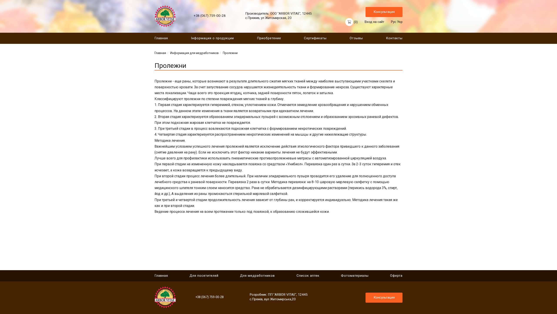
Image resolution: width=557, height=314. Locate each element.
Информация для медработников (194, 53)
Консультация (384, 12)
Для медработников (257, 276)
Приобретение (269, 38)
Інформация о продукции (212, 38)
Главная (161, 38)
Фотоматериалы (355, 276)
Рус (393, 22)
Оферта (396, 276)
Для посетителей (204, 276)
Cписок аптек (308, 276)
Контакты (394, 38)
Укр (400, 22)
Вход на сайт (374, 22)
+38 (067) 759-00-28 (210, 16)
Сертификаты (315, 38)
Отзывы (356, 38)
